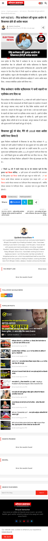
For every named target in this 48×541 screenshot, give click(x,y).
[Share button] (36, 202)
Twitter (24, 202)
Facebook (16, 202)
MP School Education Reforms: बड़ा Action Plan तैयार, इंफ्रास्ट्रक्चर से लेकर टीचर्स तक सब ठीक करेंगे (28, 423)
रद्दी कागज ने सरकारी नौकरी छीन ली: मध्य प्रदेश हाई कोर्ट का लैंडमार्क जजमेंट (29, 372)
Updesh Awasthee (23, 237)
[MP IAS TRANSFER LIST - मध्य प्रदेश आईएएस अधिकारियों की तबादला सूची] (6, 415)
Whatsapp (30, 202)
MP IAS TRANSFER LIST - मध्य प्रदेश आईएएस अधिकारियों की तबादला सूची (29, 413)
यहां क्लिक (8, 172)
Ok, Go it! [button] (7, 537)
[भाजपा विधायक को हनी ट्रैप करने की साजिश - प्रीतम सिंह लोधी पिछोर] (6, 404)
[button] (41, 3)
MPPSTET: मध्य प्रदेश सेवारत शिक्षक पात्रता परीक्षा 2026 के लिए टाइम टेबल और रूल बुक (29, 362)
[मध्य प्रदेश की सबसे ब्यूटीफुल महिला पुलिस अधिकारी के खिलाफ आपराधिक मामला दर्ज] (6, 394)
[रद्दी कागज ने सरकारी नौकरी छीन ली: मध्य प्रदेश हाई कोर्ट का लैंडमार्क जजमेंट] (6, 374)
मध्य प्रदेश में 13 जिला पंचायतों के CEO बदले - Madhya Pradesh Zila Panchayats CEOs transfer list (27, 383)
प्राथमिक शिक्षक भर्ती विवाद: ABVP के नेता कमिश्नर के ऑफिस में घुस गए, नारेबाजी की (28, 352)
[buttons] (16, 521)
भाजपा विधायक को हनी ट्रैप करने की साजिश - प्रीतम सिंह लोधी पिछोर (28, 403)
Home (3, 11)
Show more (42, 269)
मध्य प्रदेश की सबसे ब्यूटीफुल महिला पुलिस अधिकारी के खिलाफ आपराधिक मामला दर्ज (28, 393)
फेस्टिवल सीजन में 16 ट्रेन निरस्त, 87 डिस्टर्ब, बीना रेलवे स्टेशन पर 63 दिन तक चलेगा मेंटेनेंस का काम (29, 342)
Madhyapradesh (12, 11)
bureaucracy (12, 197)
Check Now (6, 532)
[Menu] (3, 3)
